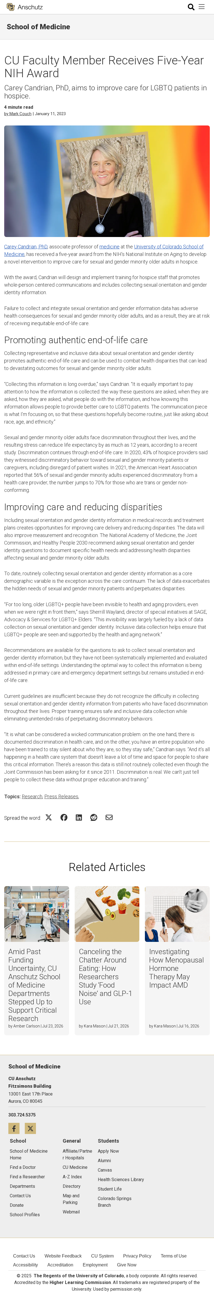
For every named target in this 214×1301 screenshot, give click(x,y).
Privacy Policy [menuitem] (137, 1256)
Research (32, 796)
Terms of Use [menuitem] (174, 1256)
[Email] (109, 817)
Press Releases (61, 796)
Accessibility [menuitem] (25, 1265)
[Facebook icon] (16, 1128)
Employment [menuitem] (95, 1265)
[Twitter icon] (32, 1128)
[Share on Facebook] (64, 817)
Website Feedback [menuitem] (63, 1256)
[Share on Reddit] (93, 817)
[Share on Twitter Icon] (48, 817)
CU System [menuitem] (102, 1256)
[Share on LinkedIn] (79, 817)
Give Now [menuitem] (127, 1265)
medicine (109, 247)
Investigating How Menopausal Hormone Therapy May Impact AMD (176, 968)
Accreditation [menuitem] (60, 1265)
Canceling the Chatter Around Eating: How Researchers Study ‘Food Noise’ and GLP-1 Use (105, 976)
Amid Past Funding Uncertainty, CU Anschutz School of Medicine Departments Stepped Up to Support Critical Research (34, 985)
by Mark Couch (17, 113)
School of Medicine (38, 27)
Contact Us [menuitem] (24, 1256)
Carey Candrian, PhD (25, 247)
